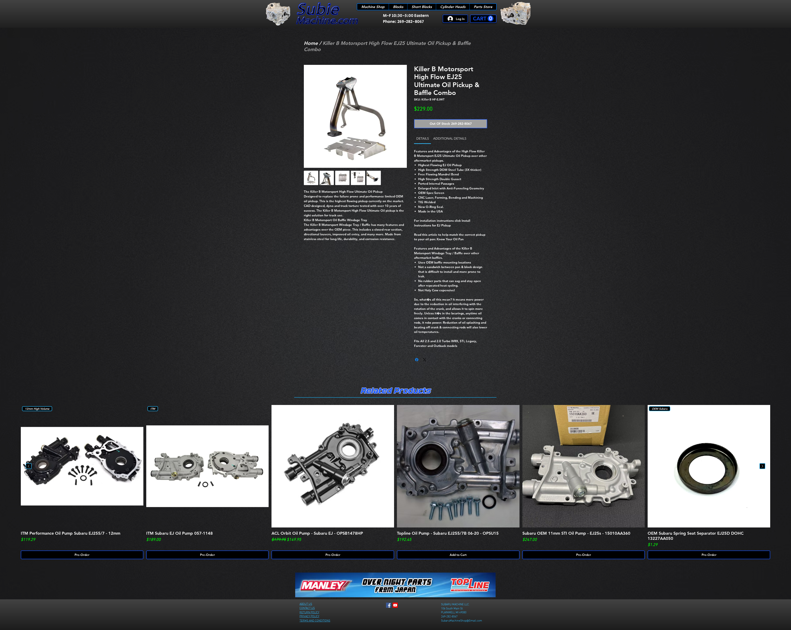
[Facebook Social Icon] (388, 605)
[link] (422, 138)
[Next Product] (762, 466)
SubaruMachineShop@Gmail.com (461, 621)
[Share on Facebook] (416, 359)
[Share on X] (424, 359)
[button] (483, 19)
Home (311, 43)
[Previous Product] (29, 466)
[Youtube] (395, 605)
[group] (395, 482)
